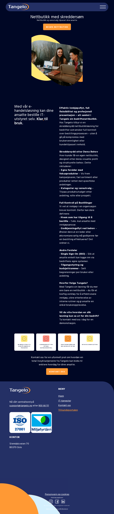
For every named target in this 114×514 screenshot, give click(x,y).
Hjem (61, 396)
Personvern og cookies (57, 494)
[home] (18, 7)
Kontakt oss (57, 371)
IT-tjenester (64, 400)
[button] (103, 7)
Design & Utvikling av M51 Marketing (57, 509)
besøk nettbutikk (57, 26)
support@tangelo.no (20, 405)
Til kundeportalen (68, 410)
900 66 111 (44, 405)
